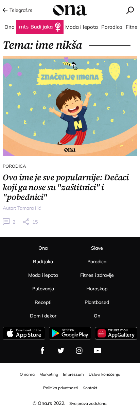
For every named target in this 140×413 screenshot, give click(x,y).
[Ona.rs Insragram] (79, 350)
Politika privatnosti (60, 387)
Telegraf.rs (21, 10)
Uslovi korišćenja (104, 374)
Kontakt (90, 387)
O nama (27, 374)
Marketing (48, 374)
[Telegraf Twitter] (61, 350)
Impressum (73, 374)
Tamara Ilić (29, 208)
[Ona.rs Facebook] (42, 350)
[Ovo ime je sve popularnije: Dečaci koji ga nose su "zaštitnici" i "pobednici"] (70, 106)
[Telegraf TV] (97, 350)
